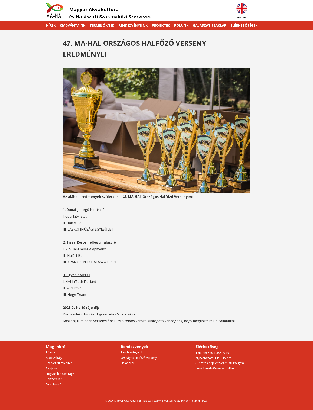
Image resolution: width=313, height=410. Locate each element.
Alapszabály (54, 358)
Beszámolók (54, 384)
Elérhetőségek (244, 25)
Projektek (161, 25)
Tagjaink (51, 368)
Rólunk (181, 25)
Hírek (51, 25)
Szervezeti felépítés (59, 363)
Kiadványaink (72, 25)
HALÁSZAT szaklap (209, 25)
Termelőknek (102, 25)
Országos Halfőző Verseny (139, 358)
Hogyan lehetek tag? (60, 374)
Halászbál (127, 363)
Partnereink (54, 379)
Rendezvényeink (133, 25)
